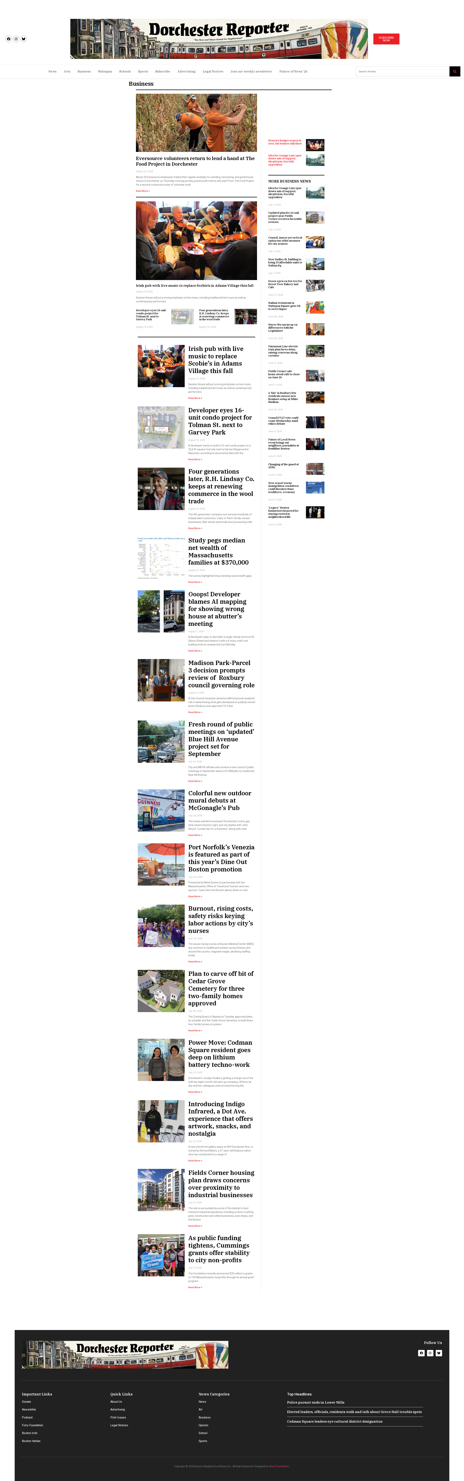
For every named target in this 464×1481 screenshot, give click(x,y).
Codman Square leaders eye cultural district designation (335, 1421)
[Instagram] (16, 39)
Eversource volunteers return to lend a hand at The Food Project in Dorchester (195, 161)
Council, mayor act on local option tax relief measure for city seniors (285, 240)
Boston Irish (29, 1433)
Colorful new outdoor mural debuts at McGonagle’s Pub (219, 800)
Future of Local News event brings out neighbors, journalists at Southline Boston (283, 444)
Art (200, 1409)
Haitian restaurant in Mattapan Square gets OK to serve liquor (284, 306)
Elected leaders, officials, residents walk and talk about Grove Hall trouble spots (354, 1412)
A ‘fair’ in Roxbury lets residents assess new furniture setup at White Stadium (283, 397)
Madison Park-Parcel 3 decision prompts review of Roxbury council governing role (221, 674)
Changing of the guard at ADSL (283, 466)
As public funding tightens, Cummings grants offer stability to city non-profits (219, 1249)
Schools (125, 71)
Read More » (143, 191)
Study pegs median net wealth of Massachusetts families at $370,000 (218, 551)
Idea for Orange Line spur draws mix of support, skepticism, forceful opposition (284, 160)
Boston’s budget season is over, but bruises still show (285, 142)
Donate (26, 1401)
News (52, 71)
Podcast (27, 1417)
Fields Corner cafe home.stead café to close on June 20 (284, 374)
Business (84, 71)
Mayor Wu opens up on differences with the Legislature (282, 327)
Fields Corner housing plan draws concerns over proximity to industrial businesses (221, 1184)
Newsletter (29, 1409)
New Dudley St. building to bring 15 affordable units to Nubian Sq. (285, 262)
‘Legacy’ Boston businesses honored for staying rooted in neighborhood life (283, 512)
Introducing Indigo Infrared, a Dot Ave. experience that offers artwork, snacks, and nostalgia (220, 1118)
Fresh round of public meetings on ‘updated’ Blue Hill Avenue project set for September (221, 739)
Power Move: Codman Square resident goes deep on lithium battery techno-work (220, 1053)
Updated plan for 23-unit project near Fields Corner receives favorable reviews (285, 217)
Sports (143, 71)
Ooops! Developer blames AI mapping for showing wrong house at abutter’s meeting (217, 608)
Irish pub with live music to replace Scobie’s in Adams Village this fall (195, 285)
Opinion (203, 1425)
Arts (67, 71)
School (203, 1433)
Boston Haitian (31, 1441)
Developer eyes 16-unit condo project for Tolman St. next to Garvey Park (151, 315)
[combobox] (403, 71)
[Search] (455, 71)
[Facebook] (8, 39)
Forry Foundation (32, 1425)
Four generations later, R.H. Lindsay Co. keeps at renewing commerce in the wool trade (214, 315)
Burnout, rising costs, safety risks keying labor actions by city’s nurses (220, 919)
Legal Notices (213, 71)
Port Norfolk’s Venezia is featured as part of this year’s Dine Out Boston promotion (221, 858)
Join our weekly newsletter (251, 71)
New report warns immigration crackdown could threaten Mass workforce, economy (283, 487)
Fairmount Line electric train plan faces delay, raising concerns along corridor (283, 351)
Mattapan (105, 71)
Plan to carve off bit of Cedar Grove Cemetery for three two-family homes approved (221, 988)
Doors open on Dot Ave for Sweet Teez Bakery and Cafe (285, 284)
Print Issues (118, 1417)
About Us (116, 1401)
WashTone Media (279, 1466)
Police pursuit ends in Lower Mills (315, 1402)
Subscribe (162, 71)
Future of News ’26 (293, 71)
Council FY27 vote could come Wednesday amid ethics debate (283, 421)
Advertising (186, 71)
